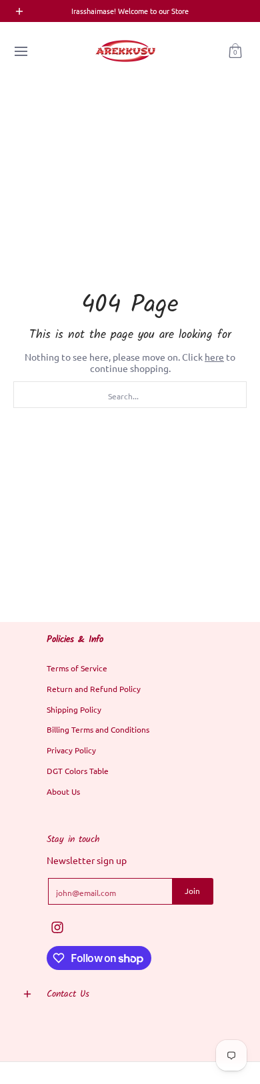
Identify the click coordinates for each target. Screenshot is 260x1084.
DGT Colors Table (78, 770)
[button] (235, 51)
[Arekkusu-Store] (125, 51)
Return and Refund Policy (94, 688)
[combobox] (130, 394)
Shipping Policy (74, 709)
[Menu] (20, 51)
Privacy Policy (71, 750)
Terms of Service (77, 668)
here (214, 357)
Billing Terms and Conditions (98, 729)
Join (192, 890)
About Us (63, 791)
